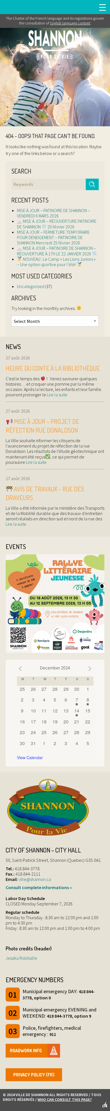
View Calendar (30, 757)
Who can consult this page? (65, 1099)
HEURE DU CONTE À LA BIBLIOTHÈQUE (53, 368)
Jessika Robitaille (21, 958)
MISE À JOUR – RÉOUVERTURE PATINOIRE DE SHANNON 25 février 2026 (56, 223)
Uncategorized (30, 286)
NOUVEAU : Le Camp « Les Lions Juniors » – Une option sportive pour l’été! (56, 261)
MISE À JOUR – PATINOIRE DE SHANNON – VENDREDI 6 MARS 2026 (53, 213)
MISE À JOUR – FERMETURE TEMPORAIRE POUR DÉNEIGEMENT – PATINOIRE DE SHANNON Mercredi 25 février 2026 (53, 237)
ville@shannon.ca (35, 879)
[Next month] (90, 668)
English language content (70, 23)
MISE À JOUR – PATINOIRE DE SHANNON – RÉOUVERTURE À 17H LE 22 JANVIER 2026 (56, 250)
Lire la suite (56, 394)
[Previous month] (20, 668)
